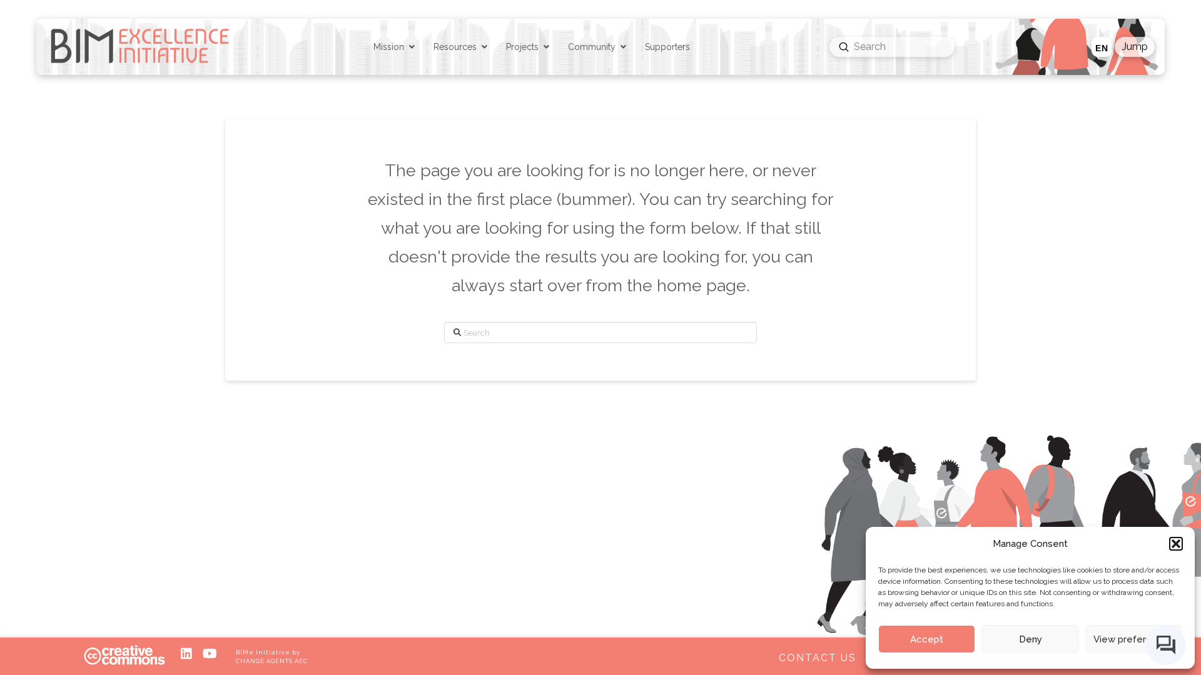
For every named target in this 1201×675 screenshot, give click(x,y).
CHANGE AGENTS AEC (271, 661)
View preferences (1133, 639)
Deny (1030, 639)
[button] (1176, 544)
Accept (926, 639)
